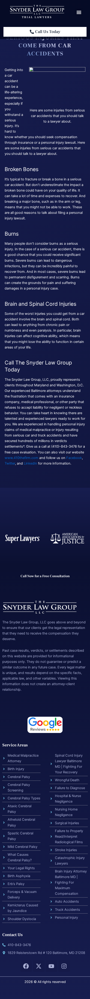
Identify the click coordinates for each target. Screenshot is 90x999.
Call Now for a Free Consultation (45, 576)
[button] (79, 12)
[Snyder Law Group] (36, 9)
